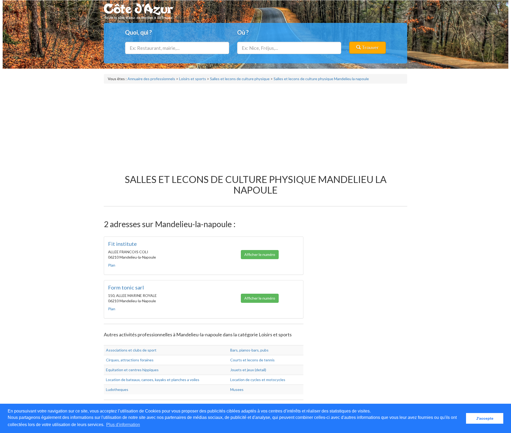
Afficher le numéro (259, 254)
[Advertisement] (255, 126)
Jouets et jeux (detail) (248, 369)
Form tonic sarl (126, 287)
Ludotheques (117, 389)
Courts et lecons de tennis (252, 360)
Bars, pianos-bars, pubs (249, 350)
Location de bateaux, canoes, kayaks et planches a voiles (152, 379)
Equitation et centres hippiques (132, 369)
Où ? (243, 32)
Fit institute (122, 243)
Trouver (370, 47)
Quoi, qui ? (138, 32)
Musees (237, 389)
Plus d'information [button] (123, 424)
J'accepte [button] (484, 418)
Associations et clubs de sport (131, 350)
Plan (111, 265)
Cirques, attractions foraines (130, 360)
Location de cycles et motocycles (257, 379)
